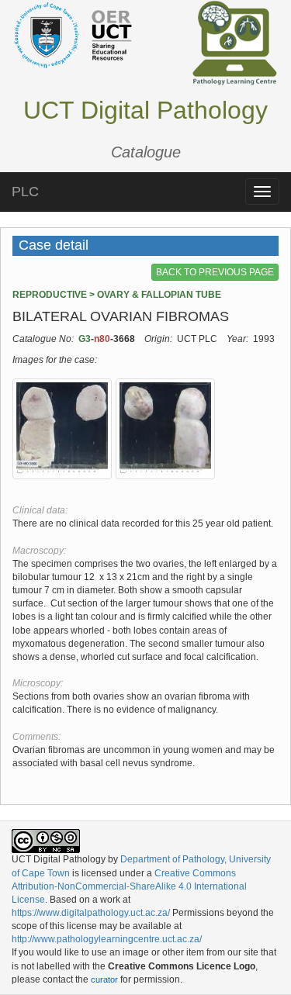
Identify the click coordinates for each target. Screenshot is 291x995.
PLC (25, 191)
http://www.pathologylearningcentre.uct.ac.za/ (107, 939)
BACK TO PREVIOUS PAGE (215, 272)
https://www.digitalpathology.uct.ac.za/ (91, 912)
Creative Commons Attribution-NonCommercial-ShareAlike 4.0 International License (129, 886)
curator (104, 979)
